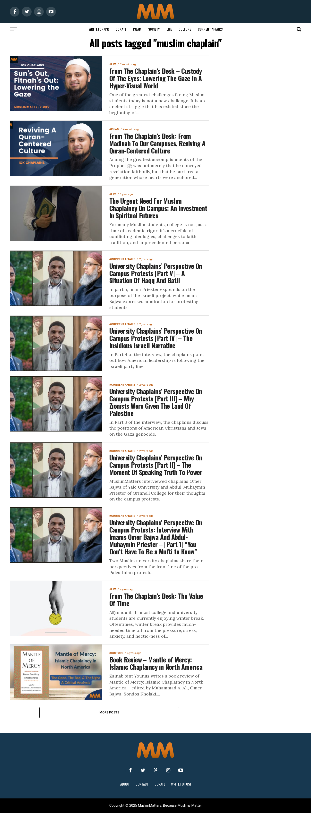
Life (169, 29)
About (125, 784)
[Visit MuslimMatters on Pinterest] (155, 770)
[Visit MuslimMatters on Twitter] (143, 770)
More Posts (109, 712)
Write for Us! (99, 29)
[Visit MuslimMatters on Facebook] (130, 770)
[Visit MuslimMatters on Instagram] (168, 770)
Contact (142, 784)
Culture (185, 29)
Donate (121, 29)
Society (154, 29)
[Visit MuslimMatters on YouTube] (181, 770)
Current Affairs (210, 29)
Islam (137, 29)
